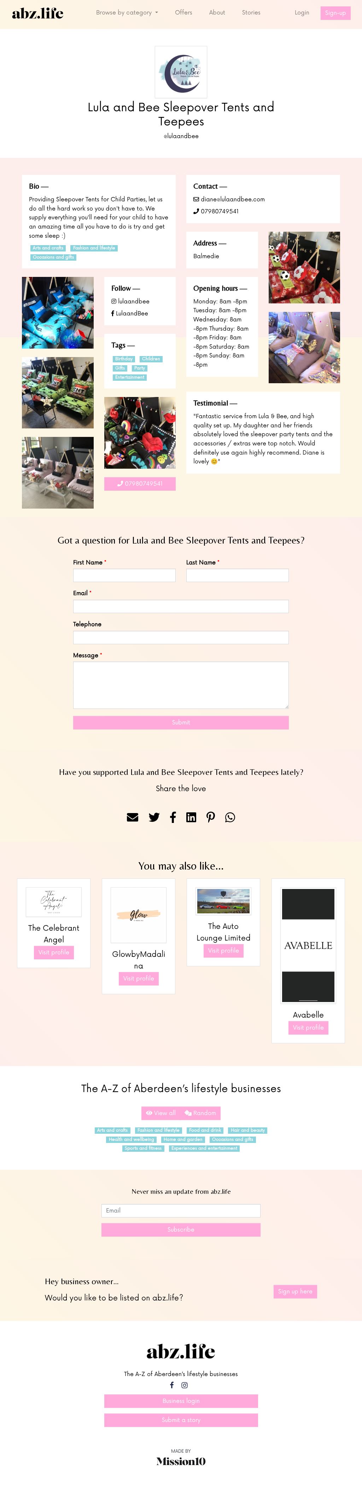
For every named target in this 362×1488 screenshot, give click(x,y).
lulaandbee (133, 301)
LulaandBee (131, 313)
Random (204, 1113)
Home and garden (183, 1139)
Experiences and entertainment (204, 1148)
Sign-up (335, 13)
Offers (183, 12)
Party (139, 368)
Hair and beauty (248, 1130)
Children (151, 359)
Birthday (124, 359)
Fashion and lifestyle (94, 248)
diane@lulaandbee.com (232, 199)
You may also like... (181, 865)
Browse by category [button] (124, 12)
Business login (181, 1401)
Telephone (87, 624)
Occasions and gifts (53, 257)
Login (302, 12)
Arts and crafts (48, 248)
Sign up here (295, 1291)
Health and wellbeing (131, 1139)
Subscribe (181, 1229)
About (217, 12)
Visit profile (54, 952)
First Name (88, 562)
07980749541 (219, 211)
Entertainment (129, 377)
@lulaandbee (181, 136)
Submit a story (181, 1420)
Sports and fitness (143, 1148)
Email (80, 593)
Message (85, 655)
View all (164, 1113)
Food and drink (205, 1130)
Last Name (201, 562)
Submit (181, 722)
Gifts (120, 368)
